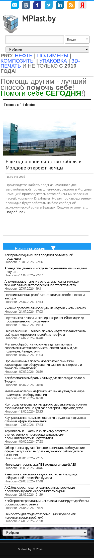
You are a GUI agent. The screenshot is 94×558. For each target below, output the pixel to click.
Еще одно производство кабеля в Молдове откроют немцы (43, 164)
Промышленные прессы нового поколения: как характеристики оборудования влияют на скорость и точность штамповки (43, 364)
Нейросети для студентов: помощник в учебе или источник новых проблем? (40, 516)
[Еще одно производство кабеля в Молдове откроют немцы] (39, 136)
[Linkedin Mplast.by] (60, 6)
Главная (10, 104)
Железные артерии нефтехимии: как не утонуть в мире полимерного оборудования (44, 393)
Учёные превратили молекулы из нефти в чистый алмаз (45, 308)
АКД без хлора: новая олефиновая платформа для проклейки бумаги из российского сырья (40, 489)
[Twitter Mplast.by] (49, 6)
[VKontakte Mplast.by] (26, 6)
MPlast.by (39, 18)
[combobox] (77, 40)
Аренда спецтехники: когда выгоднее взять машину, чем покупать (46, 270)
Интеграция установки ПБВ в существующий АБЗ (40, 464)
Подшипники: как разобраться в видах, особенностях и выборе (45, 296)
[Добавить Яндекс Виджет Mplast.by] (82, 6)
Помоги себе (41, 93)
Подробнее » (15, 212)
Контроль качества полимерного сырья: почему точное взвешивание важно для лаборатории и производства (45, 406)
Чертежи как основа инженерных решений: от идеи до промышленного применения (44, 319)
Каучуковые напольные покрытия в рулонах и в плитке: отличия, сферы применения (45, 419)
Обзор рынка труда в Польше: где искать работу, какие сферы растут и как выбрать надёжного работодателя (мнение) (44, 451)
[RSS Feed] (71, 6)
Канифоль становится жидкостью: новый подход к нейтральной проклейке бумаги (41, 476)
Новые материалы (30, 248)
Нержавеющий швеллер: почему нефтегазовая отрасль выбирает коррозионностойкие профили (45, 333)
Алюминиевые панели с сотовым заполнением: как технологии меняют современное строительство (42, 283)
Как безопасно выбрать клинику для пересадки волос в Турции (44, 380)
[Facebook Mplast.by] (37, 6)
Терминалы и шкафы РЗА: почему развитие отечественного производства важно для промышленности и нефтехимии (36, 434)
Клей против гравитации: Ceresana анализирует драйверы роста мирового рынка (47, 502)
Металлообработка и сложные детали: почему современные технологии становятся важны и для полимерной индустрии (41, 347)
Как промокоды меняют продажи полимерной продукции (39, 257)
